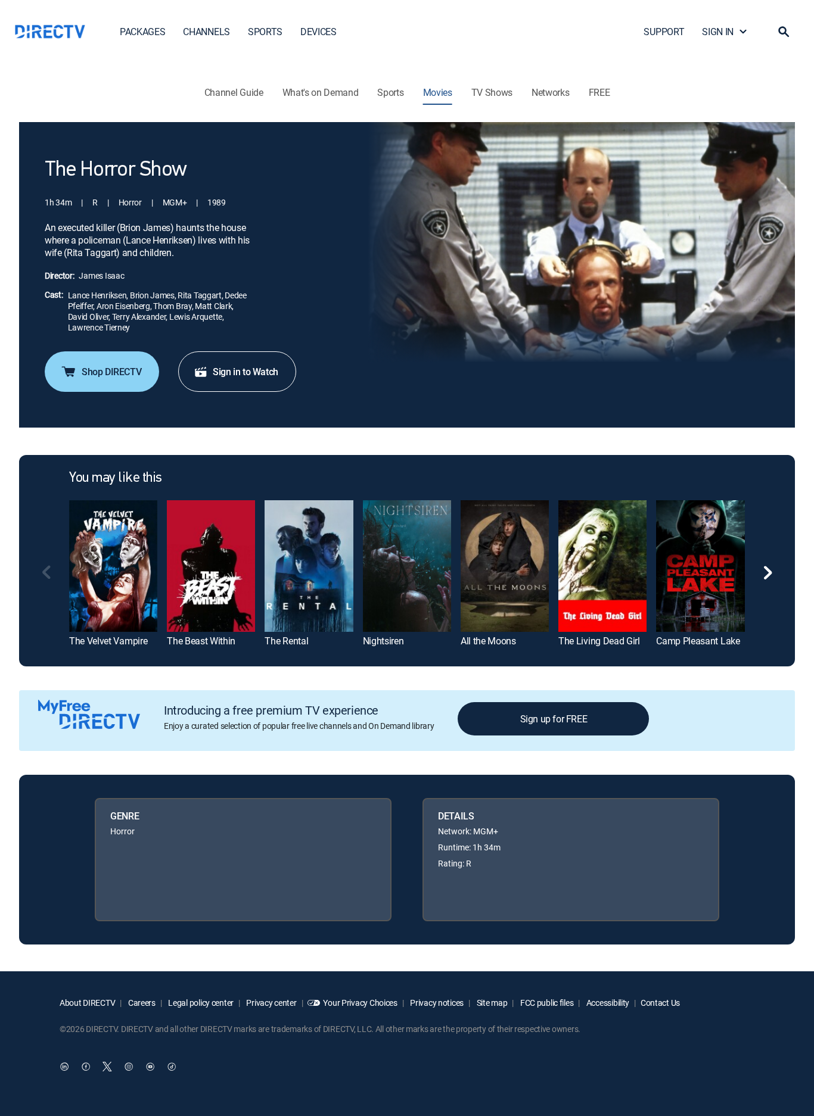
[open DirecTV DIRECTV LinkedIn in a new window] (64, 1066)
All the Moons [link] (488, 640)
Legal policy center (200, 1002)
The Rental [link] (286, 640)
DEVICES (318, 31)
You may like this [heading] (115, 478)
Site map (491, 1002)
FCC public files (545, 1002)
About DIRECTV (87, 1002)
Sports (390, 92)
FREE (599, 92)
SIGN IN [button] (718, 31)
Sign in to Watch (245, 371)
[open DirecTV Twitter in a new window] (107, 1066)
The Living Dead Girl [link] (599, 640)
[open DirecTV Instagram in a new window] (128, 1066)
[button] (784, 31)
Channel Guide (233, 92)
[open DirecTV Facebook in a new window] (86, 1066)
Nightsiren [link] (383, 640)
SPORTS (265, 31)
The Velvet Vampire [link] (108, 640)
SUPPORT (664, 31)
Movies (437, 92)
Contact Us (660, 1002)
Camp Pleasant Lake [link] (698, 640)
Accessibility (607, 1002)
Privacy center (271, 1002)
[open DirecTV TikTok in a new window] (171, 1066)
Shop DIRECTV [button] (111, 371)
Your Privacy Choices (360, 1002)
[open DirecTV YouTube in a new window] (150, 1066)
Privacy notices (436, 1002)
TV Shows (491, 92)
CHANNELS (206, 31)
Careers (141, 1002)
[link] (113, 566)
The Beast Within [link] (201, 640)
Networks (550, 92)
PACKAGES (142, 31)
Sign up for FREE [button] (554, 718)
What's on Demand (320, 92)
